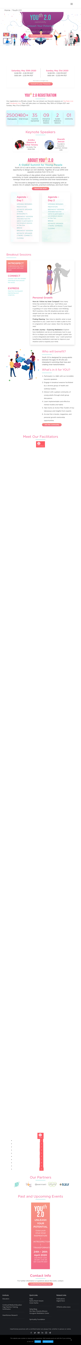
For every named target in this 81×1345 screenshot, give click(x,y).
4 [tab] (41, 1150)
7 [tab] (41, 1159)
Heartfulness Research (10, 1315)
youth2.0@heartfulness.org (40, 1284)
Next (40, 1137)
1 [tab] (41, 1140)
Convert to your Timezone (40, 84)
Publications (61, 1299)
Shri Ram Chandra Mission (38, 1311)
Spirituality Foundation (37, 1319)
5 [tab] (41, 1153)
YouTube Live (68, 101)
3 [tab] (41, 1147)
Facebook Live (15, 103)
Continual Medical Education (12, 1305)
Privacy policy (48, 1341)
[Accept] (71, 1340)
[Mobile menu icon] (72, 4)
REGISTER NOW (40, 188)
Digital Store (61, 1301)
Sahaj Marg (33, 1309)
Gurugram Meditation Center (39, 1313)
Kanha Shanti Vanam (36, 1301)
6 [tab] (41, 1156)
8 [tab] (41, 1163)
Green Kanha (33, 1303)
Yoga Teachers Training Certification (10, 1308)
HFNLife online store (63, 1307)
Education (5, 1299)
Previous (40, 446)
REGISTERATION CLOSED (40, 36)
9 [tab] (41, 1166)
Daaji (31, 1299)
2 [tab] (41, 1144)
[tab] (16, 266)
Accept (37, 1341)
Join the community (51, 425)
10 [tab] (41, 1169)
